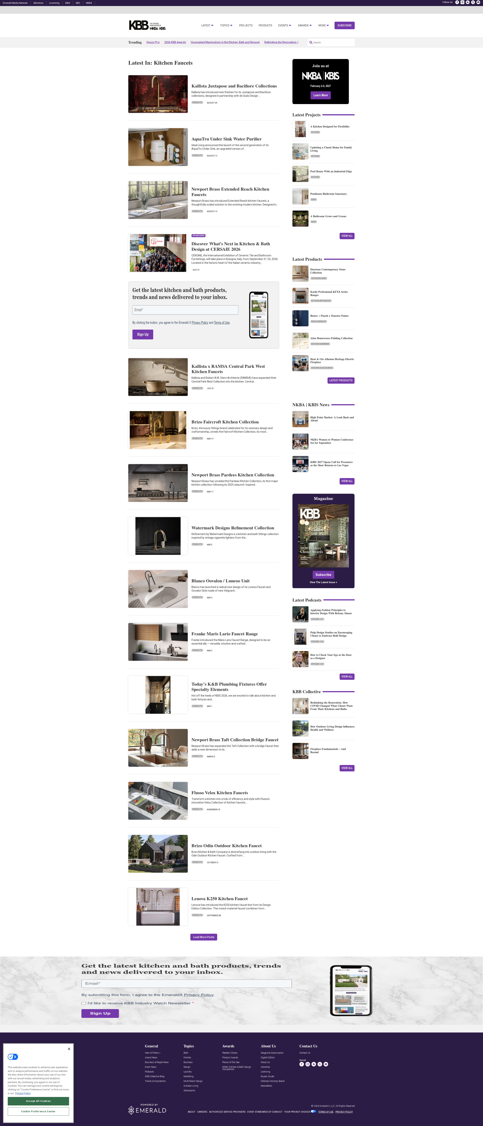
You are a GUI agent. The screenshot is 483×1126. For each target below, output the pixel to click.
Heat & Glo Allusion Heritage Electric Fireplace (332, 360)
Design (187, 1067)
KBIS (67, 3)
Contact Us (304, 1053)
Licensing (54, 3)
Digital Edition (268, 1057)
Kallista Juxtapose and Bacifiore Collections (234, 85)
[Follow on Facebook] (457, 2)
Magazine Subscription (272, 1053)
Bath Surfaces (318, 321)
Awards (303, 25)
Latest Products (341, 380)
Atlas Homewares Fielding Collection (331, 338)
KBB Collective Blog (154, 1076)
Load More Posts (203, 937)
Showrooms (189, 1090)
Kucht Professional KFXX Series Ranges (329, 293)
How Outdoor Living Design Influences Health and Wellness (332, 728)
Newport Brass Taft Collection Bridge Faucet (235, 739)
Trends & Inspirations (155, 1081)
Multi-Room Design (193, 1081)
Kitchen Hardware (320, 344)
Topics (224, 25)
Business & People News (157, 1062)
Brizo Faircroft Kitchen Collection (225, 421)
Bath (313, 200)
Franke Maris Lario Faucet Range (225, 633)
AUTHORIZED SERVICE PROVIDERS (227, 1112)
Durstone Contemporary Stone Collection (327, 270)
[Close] (69, 1049)
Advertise (38, 3)
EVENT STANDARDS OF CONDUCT (264, 1112)
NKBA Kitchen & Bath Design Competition (236, 1068)
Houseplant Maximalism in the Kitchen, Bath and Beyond (225, 42)
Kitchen (315, 132)
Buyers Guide (267, 1076)
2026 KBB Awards (175, 42)
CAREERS (202, 1112)
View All (347, 235)
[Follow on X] (473, 2)
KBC (78, 3)
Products (265, 25)
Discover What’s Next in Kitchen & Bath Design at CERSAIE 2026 (231, 246)
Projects (246, 25)
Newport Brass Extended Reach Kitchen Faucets (230, 191)
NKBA (89, 3)
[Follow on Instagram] (462, 2)
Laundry (188, 1072)
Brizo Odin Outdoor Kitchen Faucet (227, 845)
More (322, 25)
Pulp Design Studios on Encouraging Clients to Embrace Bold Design (331, 634)
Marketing (189, 1076)
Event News (150, 1067)
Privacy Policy (23, 1093)
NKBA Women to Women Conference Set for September (331, 441)
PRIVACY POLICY (344, 1112)
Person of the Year (231, 1062)
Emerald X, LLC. (327, 1106)
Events (283, 25)
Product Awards (230, 1057)
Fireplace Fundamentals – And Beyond (328, 750)
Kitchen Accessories (322, 368)
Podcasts (149, 1072)
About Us (265, 1062)
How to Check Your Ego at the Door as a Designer (331, 656)
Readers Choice (229, 1053)
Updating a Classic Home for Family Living (331, 149)
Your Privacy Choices (297, 1112)
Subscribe (345, 25)
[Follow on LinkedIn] (468, 2)
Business (188, 1062)
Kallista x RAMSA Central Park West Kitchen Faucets (228, 369)
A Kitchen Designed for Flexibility (330, 126)
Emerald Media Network (15, 3)
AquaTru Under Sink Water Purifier (227, 138)
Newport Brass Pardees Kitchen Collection (233, 474)
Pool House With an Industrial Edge (331, 171)
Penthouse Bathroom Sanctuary (328, 194)
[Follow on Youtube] (478, 2)
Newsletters (266, 1086)
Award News (151, 1057)
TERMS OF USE (326, 1112)
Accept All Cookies (38, 1101)
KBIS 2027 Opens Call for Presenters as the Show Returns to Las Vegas (331, 463)
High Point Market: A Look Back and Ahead (332, 418)
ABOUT (191, 1112)
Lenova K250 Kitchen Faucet (220, 898)
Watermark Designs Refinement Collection (233, 527)
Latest (205, 25)
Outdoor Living (318, 278)
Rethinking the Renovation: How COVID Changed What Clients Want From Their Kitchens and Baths (331, 706)
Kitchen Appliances (321, 301)
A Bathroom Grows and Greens (328, 216)
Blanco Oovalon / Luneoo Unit (221, 580)
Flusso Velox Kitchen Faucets (220, 792)
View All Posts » (152, 1053)
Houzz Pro (153, 42)
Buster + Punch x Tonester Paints (329, 316)
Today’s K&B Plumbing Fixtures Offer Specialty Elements (229, 687)
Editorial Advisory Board (273, 1081)
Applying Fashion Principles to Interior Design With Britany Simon (331, 611)
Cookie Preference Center (38, 1111)
